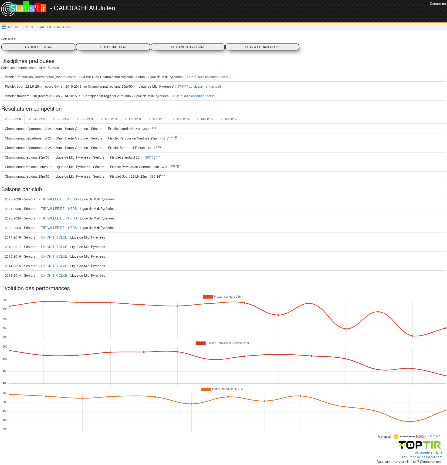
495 (52, 95)
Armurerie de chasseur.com (422, 457)
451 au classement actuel (193, 95)
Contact (434, 436)
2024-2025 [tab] (37, 118)
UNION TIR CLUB (54, 237)
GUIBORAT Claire (113, 47)
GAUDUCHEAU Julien (54, 27)
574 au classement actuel (198, 86)
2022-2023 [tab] (85, 118)
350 (146, 128)
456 (150, 147)
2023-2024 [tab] (61, 118)
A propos (384, 436)
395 (153, 176)
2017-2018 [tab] (133, 118)
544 (57, 86)
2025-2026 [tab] (13, 118)
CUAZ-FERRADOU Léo (262, 47)
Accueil (12, 27)
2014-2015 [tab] (205, 118)
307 (148, 157)
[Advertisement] (344, 11)
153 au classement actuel (207, 76)
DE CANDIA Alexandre (187, 47)
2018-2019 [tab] (109, 118)
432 (163, 138)
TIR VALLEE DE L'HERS (59, 199)
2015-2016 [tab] (181, 118)
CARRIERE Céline (38, 47)
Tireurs (28, 27)
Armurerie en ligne (428, 452)
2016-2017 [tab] (157, 118)
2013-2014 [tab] (229, 118)
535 (69, 76)
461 (165, 166)
